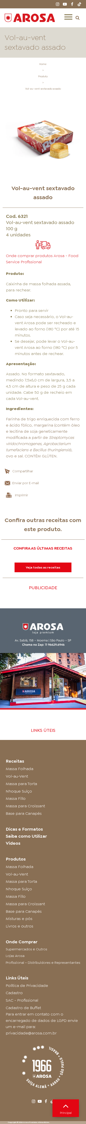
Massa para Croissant (25, 806)
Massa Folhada (19, 768)
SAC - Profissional (22, 1000)
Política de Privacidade (27, 985)
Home (43, 64)
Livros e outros (19, 926)
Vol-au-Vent (17, 776)
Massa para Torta (21, 783)
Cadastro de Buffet (23, 1007)
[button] (77, 18)
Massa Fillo (16, 798)
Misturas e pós (19, 918)
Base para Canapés (24, 813)
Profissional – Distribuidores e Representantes (43, 962)
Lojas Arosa (15, 955)
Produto (43, 76)
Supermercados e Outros (26, 949)
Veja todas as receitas (43, 567)
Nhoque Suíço (19, 791)
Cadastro (14, 992)
